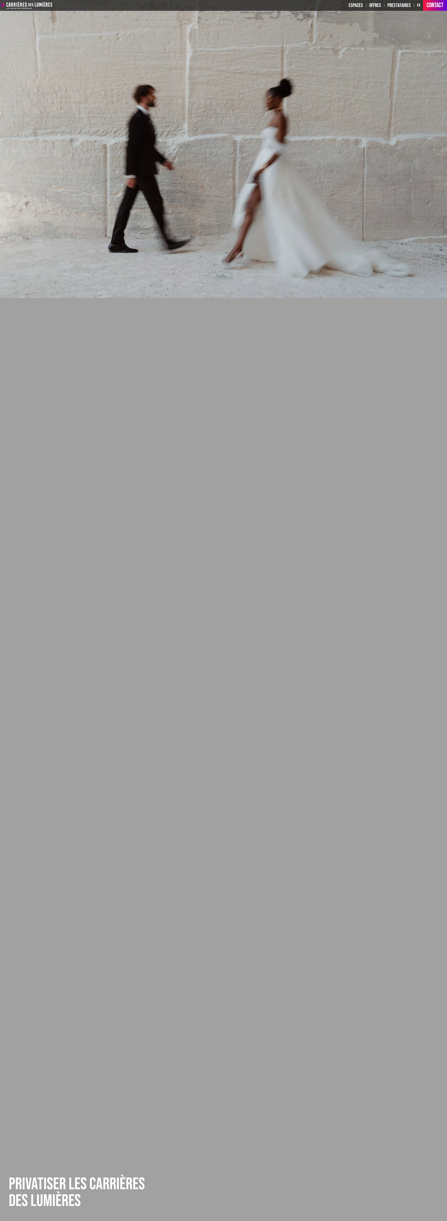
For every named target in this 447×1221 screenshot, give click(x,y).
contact (435, 5)
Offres (375, 5)
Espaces (356, 5)
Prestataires (399, 5)
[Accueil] (29, 5)
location (2, 5)
